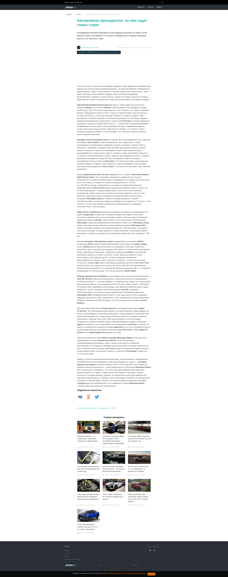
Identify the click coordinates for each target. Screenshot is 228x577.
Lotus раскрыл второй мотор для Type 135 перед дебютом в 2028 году (88, 469)
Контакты (135, 565)
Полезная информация (72, 559)
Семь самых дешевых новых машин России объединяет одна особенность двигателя (88, 496)
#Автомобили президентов (87, 408)
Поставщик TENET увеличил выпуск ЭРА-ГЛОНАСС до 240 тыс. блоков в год (139, 438)
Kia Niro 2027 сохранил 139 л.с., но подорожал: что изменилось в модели (138, 469)
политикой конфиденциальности (136, 573)
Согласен (151, 574)
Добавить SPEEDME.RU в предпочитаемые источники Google (100, 52)
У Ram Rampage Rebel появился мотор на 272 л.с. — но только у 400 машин (88, 527)
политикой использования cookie (116, 573)
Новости (141, 7)
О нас (100, 565)
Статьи (151, 7)
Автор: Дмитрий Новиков (90, 47)
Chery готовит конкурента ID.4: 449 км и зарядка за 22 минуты (113, 496)
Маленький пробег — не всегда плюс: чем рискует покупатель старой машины (87, 438)
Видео (159, 7)
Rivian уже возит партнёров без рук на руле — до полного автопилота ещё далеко (114, 469)
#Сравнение (104, 408)
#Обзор (113, 408)
